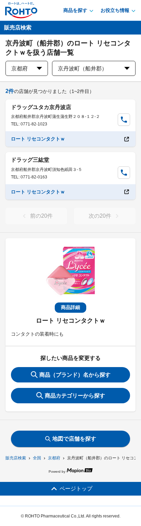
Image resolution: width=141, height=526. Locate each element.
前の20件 (41, 216)
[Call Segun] (124, 119)
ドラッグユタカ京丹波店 (41, 107)
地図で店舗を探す (74, 439)
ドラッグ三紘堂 (30, 160)
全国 (37, 458)
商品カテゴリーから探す (75, 396)
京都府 (54, 458)
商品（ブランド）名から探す (75, 375)
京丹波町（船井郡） (82, 68)
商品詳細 (70, 307)
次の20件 (100, 216)
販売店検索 (15, 458)
